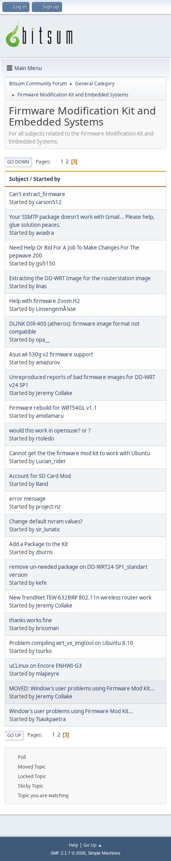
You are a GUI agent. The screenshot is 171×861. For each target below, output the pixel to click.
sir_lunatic (48, 529)
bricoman (47, 628)
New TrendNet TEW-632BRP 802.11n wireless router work (80, 597)
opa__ (43, 339)
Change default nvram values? (46, 521)
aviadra (45, 232)
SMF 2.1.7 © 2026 (68, 853)
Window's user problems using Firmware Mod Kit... (71, 711)
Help (73, 845)
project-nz (48, 506)
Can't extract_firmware (37, 194)
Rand (42, 484)
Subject (19, 179)
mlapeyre (47, 673)
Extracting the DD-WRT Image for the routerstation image (80, 278)
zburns (44, 552)
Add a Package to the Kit (38, 544)
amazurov (48, 362)
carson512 (49, 202)
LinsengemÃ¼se (56, 309)
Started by (46, 179)
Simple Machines (104, 853)
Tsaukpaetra (51, 719)
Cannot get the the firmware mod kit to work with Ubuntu (79, 453)
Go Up (14, 735)
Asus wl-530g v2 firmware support (51, 354)
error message (27, 498)
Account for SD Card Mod (40, 476)
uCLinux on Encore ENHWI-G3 (45, 665)
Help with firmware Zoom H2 (44, 301)
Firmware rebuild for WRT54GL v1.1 (53, 407)
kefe (41, 582)
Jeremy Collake (54, 393)
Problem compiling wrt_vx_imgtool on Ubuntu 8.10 (71, 643)
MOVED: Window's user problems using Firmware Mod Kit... (82, 688)
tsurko (44, 651)
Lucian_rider (51, 461)
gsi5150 (45, 263)
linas (41, 286)
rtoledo (45, 438)
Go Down (18, 162)
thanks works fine (30, 620)
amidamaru (50, 415)
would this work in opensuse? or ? (50, 430)
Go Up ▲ (93, 845)
